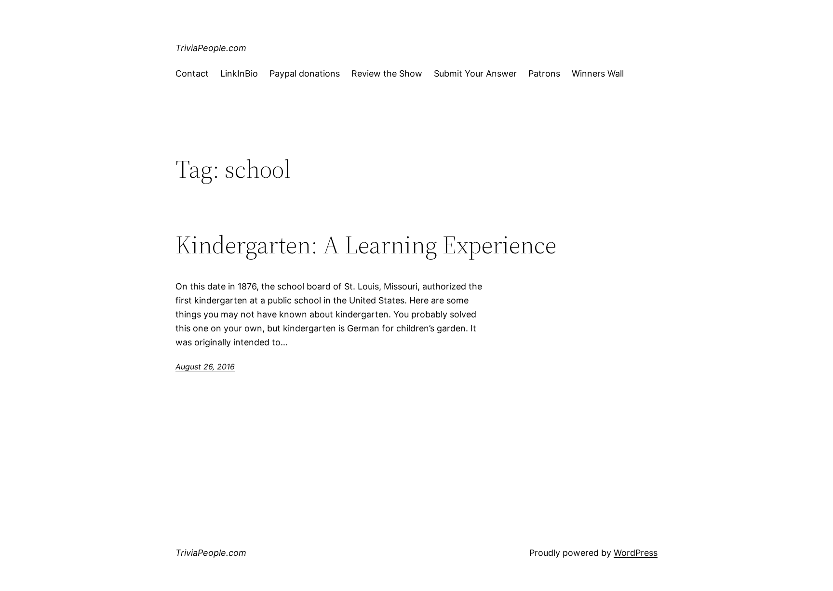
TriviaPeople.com (210, 48)
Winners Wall (598, 73)
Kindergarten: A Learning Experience (365, 244)
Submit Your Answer (475, 73)
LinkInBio (239, 73)
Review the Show (386, 73)
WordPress (636, 553)
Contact (192, 73)
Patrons (544, 73)
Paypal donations (304, 73)
